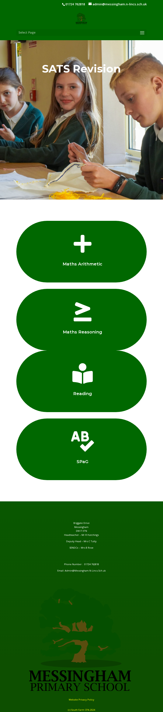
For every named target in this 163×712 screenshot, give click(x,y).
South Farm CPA (80, 709)
